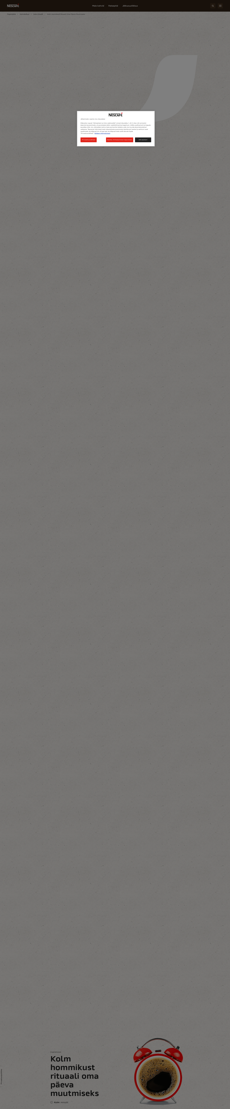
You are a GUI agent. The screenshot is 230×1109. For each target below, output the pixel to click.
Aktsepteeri (143, 140)
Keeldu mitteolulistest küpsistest (119, 140)
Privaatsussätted (88, 140)
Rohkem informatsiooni (102, 133)
